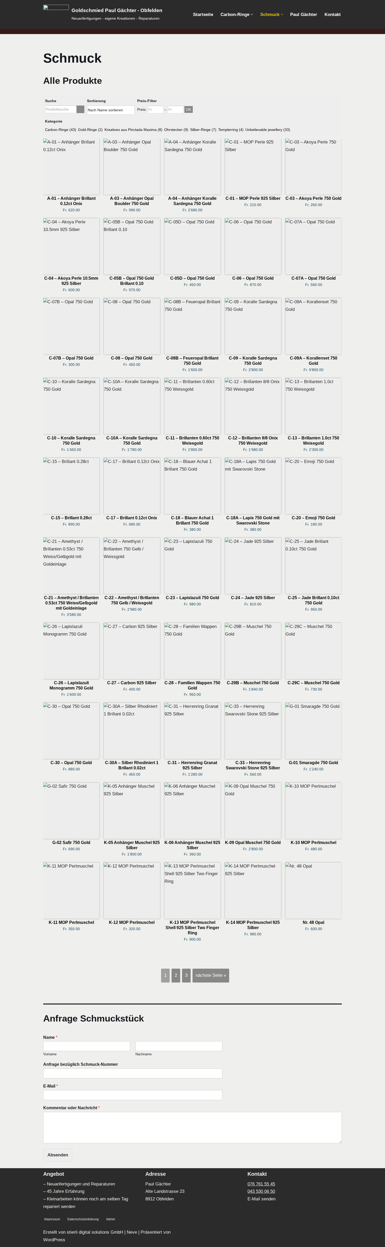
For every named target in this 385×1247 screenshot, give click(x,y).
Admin (110, 1219)
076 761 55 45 (261, 1184)
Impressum (52, 1219)
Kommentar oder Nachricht (71, 1108)
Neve (132, 1232)
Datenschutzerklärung (83, 1219)
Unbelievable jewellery (267, 130)
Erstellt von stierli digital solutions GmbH (83, 1232)
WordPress (54, 1239)
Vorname (50, 1054)
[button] (252, 14)
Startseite (203, 14)
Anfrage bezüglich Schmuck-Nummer (80, 1064)
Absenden (57, 1154)
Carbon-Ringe (60, 130)
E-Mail (50, 1086)
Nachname (143, 1054)
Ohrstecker (176, 130)
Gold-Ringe (90, 130)
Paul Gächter (303, 14)
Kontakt (332, 14)
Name (50, 1037)
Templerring (231, 130)
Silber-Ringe (203, 130)
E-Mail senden (262, 1198)
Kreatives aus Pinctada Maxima (133, 130)
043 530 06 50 (261, 1191)
